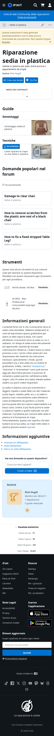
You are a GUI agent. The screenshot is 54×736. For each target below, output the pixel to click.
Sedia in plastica (18, 24)
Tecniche (8, 140)
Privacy (5, 613)
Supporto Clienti (10, 573)
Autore (11, 484)
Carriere (6, 583)
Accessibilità (8, 608)
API (4, 593)
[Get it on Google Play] (40, 623)
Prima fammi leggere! (16, 658)
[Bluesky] (42, 683)
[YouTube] (30, 683)
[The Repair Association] (27, 689)
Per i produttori (36, 593)
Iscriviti (27, 652)
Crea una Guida (15, 80)
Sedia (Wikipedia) (12, 445)
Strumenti (12, 262)
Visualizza (43, 287)
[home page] (15, 5)
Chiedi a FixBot (24, 470)
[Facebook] (12, 683)
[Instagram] (24, 683)
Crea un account (27, 17)
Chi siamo (7, 568)
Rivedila (6, 42)
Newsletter (7, 588)
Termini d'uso (9, 617)
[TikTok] (6, 683)
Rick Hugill (15, 73)
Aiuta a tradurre (24, 673)
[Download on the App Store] (39, 613)
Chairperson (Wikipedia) (16, 442)
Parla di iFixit (8, 578)
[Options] (4, 25)
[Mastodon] (36, 683)
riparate (31, 427)
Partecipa (33, 578)
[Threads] (48, 683)
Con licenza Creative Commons (27, 724)
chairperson (38, 366)
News (31, 573)
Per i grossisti (35, 583)
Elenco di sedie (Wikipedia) (17, 449)
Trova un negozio (36, 588)
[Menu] (4, 5)
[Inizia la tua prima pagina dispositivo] (27, 510)
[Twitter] (18, 683)
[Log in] (50, 5)
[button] (35, 5)
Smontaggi (10, 117)
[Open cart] (43, 5)
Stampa (32, 568)
